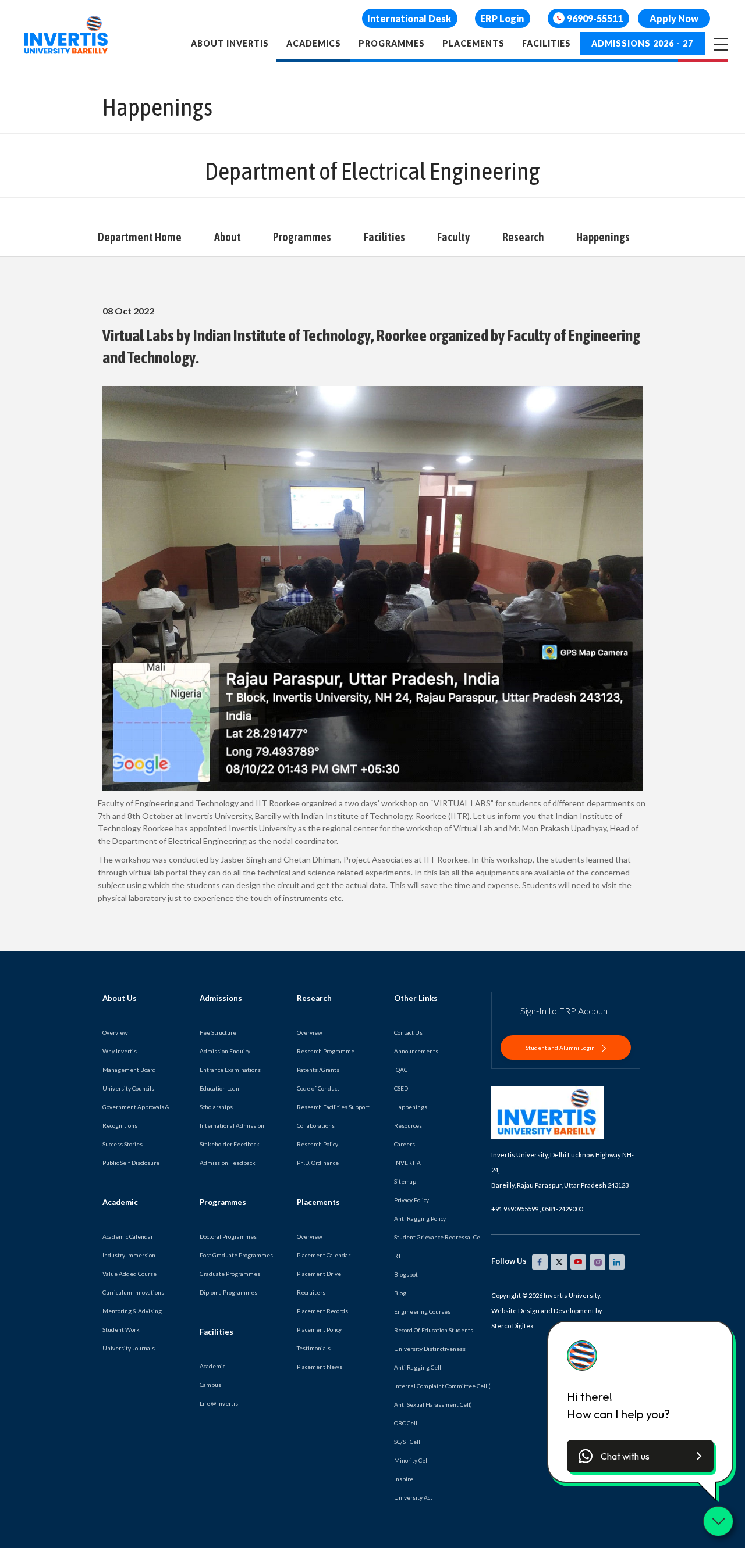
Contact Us (408, 1032)
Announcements (416, 1051)
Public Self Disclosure (130, 1162)
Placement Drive (319, 1273)
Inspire (403, 1478)
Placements (473, 43)
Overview (115, 1032)
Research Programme (325, 1051)
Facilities (546, 43)
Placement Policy (319, 1329)
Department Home (140, 237)
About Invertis (230, 43)
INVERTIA (407, 1162)
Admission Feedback (228, 1162)
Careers (404, 1144)
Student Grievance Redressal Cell (439, 1237)
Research (523, 237)
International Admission (232, 1125)
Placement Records (322, 1310)
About (227, 237)
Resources (408, 1125)
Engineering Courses (422, 1311)
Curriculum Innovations (133, 1292)
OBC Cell (405, 1423)
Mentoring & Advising (132, 1310)
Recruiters (311, 1292)
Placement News (319, 1366)
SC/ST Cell (407, 1441)
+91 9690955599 (514, 1209)
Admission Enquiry (225, 1051)
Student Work (121, 1329)
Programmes (392, 43)
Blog (400, 1292)
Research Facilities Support (333, 1106)
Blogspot (406, 1274)
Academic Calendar (127, 1236)
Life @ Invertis (219, 1403)
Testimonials (314, 1348)
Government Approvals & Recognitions (135, 1116)
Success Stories (122, 1144)
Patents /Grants (318, 1069)
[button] (640, 1456)
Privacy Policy (411, 1199)
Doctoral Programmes (228, 1236)
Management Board (129, 1069)
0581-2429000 (562, 1209)
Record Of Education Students (433, 1330)
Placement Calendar (323, 1255)
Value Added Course (129, 1273)
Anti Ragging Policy (420, 1218)
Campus (210, 1384)
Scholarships (216, 1106)
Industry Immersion (128, 1255)
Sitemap (405, 1181)
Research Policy (317, 1144)
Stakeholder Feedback (230, 1144)
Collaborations (316, 1125)
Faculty (453, 237)
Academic (212, 1366)
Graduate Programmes (230, 1273)
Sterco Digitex (512, 1325)
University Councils (128, 1088)
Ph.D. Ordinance (318, 1162)
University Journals (128, 1348)
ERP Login (502, 18)
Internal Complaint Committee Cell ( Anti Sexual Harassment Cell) (442, 1395)
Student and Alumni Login (561, 1047)
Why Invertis (119, 1051)
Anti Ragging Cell (417, 1367)
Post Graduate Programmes (236, 1255)
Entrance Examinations (230, 1069)
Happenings (603, 237)
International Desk (409, 18)
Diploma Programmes (228, 1292)
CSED (401, 1088)
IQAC (400, 1069)
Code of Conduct (318, 1088)
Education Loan (219, 1088)
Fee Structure (218, 1032)
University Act (413, 1497)
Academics (313, 43)
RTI (398, 1255)
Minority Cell (411, 1460)
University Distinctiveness (430, 1348)
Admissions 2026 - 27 (642, 43)
